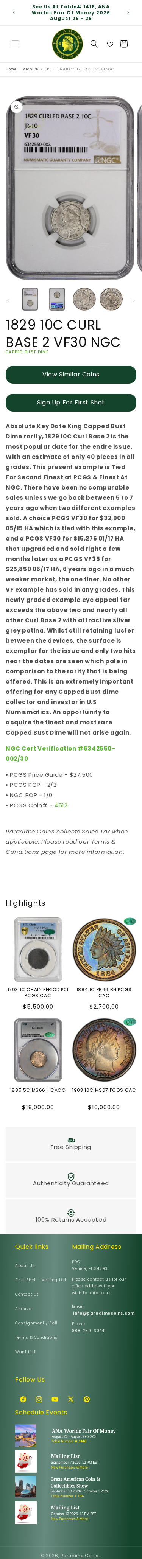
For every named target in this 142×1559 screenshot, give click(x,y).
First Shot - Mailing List (41, 1280)
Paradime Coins (80, 1556)
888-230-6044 (88, 1331)
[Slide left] (8, 300)
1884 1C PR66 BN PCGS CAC (104, 992)
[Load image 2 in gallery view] (57, 299)
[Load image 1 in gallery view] (30, 299)
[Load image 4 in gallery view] (111, 299)
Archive (23, 1309)
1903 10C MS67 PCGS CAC (104, 1090)
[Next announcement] (128, 12)
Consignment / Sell (36, 1323)
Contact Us (27, 1294)
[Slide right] (133, 300)
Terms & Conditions (36, 1337)
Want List (25, 1352)
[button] (15, 44)
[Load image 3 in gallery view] (84, 299)
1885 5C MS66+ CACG (38, 1090)
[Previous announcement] (14, 12)
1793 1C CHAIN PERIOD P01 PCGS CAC (38, 992)
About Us (25, 1265)
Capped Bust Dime (27, 352)
